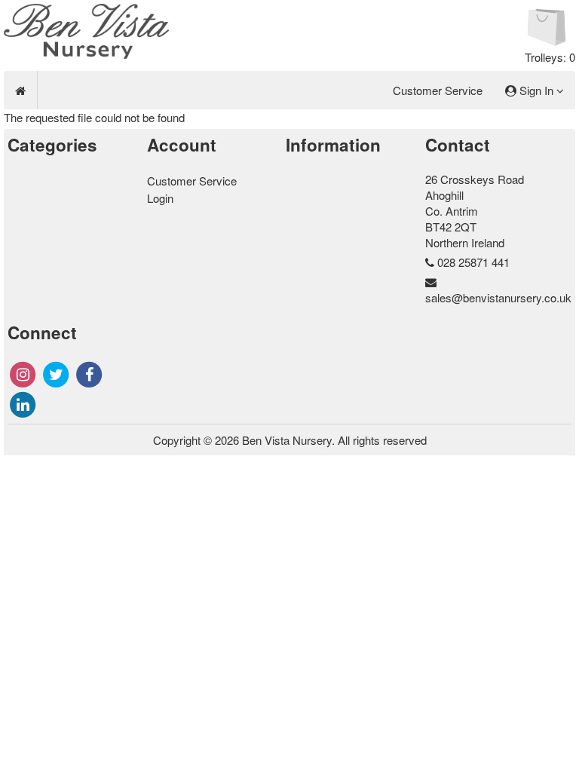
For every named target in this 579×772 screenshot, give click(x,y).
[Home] (20, 90)
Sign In (536, 90)
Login (160, 198)
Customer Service (437, 90)
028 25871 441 (473, 262)
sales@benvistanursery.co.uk (498, 297)
